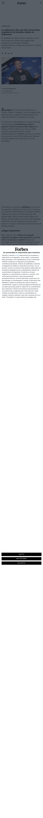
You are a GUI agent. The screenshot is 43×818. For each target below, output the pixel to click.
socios (17, 255)
